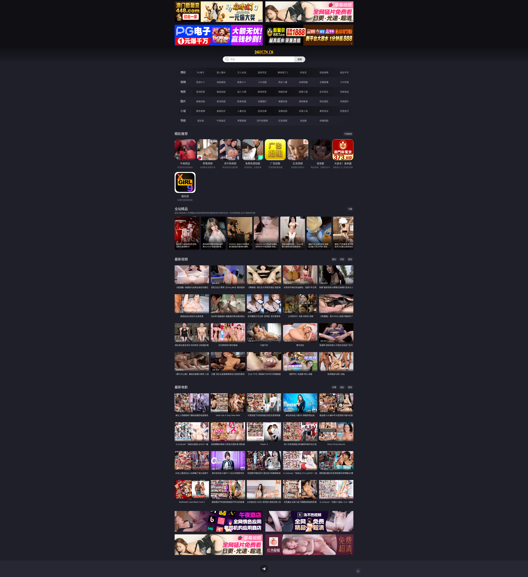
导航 (183, 120)
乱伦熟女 (324, 91)
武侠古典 (262, 111)
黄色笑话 (324, 111)
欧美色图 (241, 101)
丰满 (334, 387)
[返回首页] (358, 571)
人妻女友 (241, 111)
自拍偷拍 (221, 82)
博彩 (183, 72)
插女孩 (200, 120)
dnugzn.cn (264, 52)
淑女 (342, 387)
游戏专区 (262, 72)
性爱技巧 (344, 111)
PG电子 (200, 72)
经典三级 (303, 91)
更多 (350, 259)
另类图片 (344, 101)
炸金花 (303, 72)
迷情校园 (282, 111)
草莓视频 (241, 120)
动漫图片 (262, 101)
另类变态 (344, 91)
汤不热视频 (262, 120)
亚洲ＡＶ (200, 82)
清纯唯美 (303, 101)
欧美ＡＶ (241, 82)
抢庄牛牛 (344, 72)
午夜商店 (221, 120)
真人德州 (221, 72)
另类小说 (303, 111)
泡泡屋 (303, 120)
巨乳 (342, 259)
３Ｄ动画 (262, 82)
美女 (334, 259)
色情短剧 (324, 120)
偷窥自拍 (200, 101)
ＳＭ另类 (344, 82)
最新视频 (181, 259)
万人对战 (241, 72)
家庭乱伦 (221, 111)
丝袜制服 (303, 82)
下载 (350, 209)
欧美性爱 (262, 91)
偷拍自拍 (221, 91)
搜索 (300, 59)
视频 (183, 82)
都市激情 (200, 111)
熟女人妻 (282, 82)
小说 (183, 111)
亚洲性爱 (200, 91)
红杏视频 (282, 120)
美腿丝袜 (282, 101)
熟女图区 (324, 101)
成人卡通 (241, 91)
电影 (183, 92)
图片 (183, 101)
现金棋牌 (324, 72)
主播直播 (324, 82)
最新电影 (181, 387)
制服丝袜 (282, 91)
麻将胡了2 (283, 72)
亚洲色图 (221, 101)
